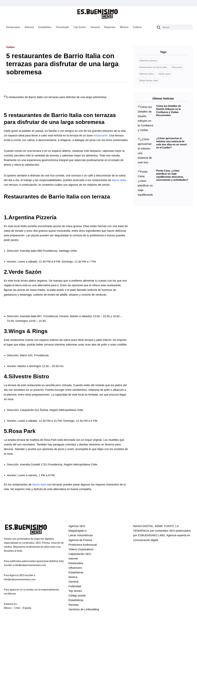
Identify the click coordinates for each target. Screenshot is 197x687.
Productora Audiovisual (82, 544)
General (95, 27)
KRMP (159, 526)
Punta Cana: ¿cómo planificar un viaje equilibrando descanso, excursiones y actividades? (172, 175)
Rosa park (177, 67)
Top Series (79, 27)
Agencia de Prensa (80, 540)
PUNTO (169, 526)
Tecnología (62, 27)
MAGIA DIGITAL (143, 526)
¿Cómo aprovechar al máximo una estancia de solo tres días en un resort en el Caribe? (171, 143)
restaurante (101, 135)
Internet (29, 27)
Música (124, 27)
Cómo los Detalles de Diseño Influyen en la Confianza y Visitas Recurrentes (168, 111)
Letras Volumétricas (80, 535)
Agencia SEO (76, 526)
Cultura (137, 27)
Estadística (44, 27)
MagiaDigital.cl (77, 530)
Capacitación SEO (79, 554)
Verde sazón (165, 74)
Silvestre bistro (146, 74)
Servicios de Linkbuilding (83, 609)
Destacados (13, 27)
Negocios (109, 27)
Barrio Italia (119, 180)
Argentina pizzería (148, 60)
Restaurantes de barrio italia (153, 67)
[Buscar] (158, 27)
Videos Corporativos (80, 549)
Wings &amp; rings (148, 80)
